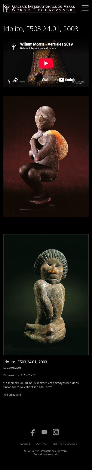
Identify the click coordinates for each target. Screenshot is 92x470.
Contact (41, 444)
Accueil (25, 444)
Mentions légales (65, 444)
